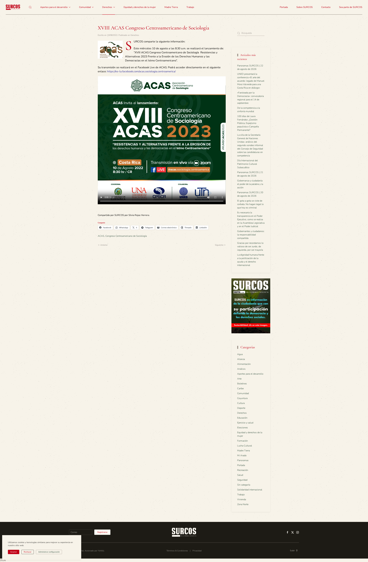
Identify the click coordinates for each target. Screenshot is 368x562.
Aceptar (13, 552)
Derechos (135, 35)
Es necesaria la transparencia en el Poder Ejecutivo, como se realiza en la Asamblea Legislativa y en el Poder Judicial (250, 219)
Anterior (104, 245)
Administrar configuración (49, 552)
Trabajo (190, 7)
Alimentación (244, 364)
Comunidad (243, 393)
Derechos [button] (107, 7)
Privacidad (197, 550)
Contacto (325, 7)
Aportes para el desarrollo (250, 373)
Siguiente (219, 245)
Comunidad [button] (85, 7)
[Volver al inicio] (13, 7)
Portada (284, 7)
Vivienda (241, 499)
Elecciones (242, 427)
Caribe (240, 388)
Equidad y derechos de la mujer (140, 7)
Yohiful (101, 550)
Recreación (242, 470)
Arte (239, 378)
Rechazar (27, 552)
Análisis (241, 369)
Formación (242, 440)
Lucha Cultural (244, 445)
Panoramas (243, 460)
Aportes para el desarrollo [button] (54, 7)
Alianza (241, 359)
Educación (242, 417)
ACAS (101, 236)
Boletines (242, 383)
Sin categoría (243, 484)
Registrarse (102, 532)
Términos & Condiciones (177, 550)
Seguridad (242, 480)
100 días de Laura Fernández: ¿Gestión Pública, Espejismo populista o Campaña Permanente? (248, 123)
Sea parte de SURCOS (350, 7)
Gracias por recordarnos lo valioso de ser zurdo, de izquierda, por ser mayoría (250, 246)
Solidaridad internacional (249, 489)
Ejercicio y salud (245, 422)
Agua (240, 354)
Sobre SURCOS (304, 7)
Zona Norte (242, 504)
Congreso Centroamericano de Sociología (126, 236)
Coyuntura (242, 398)
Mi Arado (242, 455)
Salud (240, 475)
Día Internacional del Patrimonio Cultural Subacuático (247, 164)
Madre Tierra (171, 7)
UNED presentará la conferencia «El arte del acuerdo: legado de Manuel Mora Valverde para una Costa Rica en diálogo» (250, 80)
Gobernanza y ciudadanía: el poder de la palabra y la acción (250, 184)
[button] (30, 7)
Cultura (241, 403)
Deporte (241, 408)
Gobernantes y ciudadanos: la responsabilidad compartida (250, 235)
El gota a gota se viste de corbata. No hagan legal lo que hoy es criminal (250, 204)
